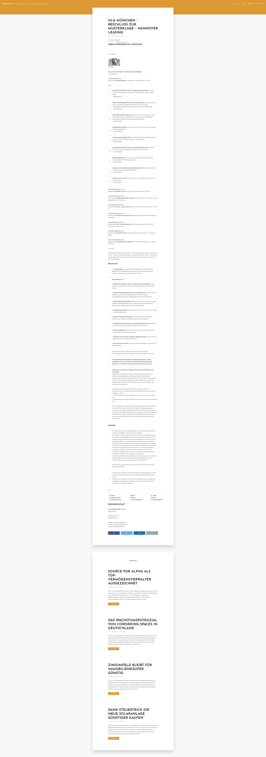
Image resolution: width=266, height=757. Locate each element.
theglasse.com (7, 3)
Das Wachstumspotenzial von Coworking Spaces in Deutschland (132, 624)
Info (239, 3)
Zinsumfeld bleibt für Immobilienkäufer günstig (130, 669)
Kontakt (244, 3)
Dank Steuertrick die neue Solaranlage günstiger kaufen (128, 714)
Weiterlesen (113, 648)
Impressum (250, 3)
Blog (234, 3)
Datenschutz (258, 3)
